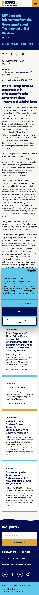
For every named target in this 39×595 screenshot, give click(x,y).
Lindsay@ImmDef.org (11, 80)
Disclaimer (13, 585)
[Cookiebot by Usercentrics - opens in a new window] (28, 270)
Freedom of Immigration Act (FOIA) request (17, 112)
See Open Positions (13, 559)
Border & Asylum (10, 44)
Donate (26, 552)
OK (19, 311)
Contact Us (9, 552)
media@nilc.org (21, 72)
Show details (27, 303)
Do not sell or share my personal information (19, 321)
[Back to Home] (10, 3)
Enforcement (27, 44)
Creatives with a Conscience (12, 591)
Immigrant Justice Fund (16, 565)
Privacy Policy (25, 585)
